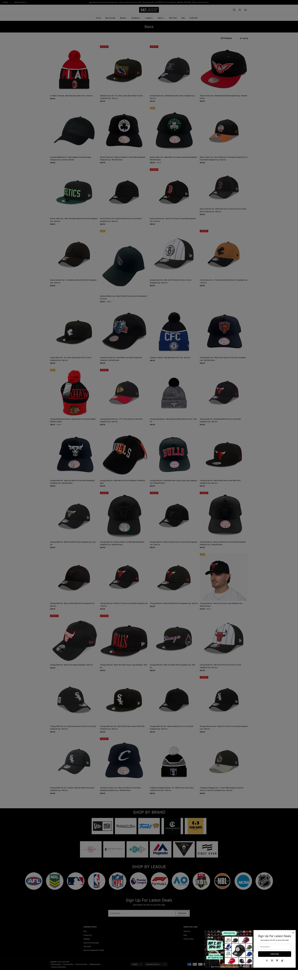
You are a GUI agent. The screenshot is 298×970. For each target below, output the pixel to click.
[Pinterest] (277, 960)
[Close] (293, 932)
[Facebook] (266, 960)
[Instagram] (272, 960)
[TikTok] (282, 960)
